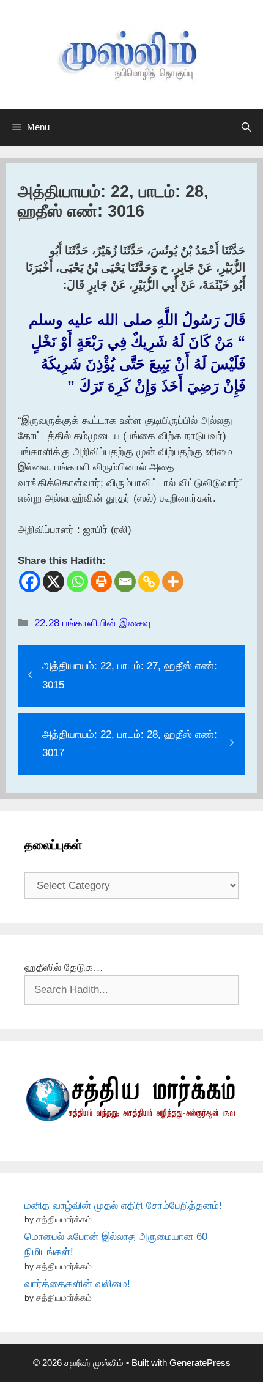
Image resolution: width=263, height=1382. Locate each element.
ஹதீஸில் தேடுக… (63, 967)
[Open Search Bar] (246, 127)
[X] (53, 581)
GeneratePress (200, 1363)
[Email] (125, 581)
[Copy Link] (149, 581)
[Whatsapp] (77, 581)
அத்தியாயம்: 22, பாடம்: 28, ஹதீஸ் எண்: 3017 (129, 744)
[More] (172, 581)
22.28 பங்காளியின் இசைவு (92, 623)
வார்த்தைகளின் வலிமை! (77, 1284)
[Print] (101, 581)
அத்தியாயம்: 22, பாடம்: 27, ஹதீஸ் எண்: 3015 (129, 675)
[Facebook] (29, 581)
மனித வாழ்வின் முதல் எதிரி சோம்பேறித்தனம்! (123, 1205)
